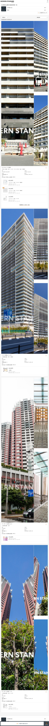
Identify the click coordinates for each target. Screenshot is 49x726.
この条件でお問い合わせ (23, 723)
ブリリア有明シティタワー (7, 355)
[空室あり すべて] (4, 17)
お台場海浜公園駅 (9, 364)
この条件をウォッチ (43, 12)
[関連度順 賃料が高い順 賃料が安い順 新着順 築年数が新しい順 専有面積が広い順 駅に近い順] (42, 17)
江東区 (3, 174)
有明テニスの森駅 (9, 177)
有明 (5, 174)
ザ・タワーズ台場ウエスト (7, 523)
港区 (2, 530)
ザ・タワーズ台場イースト (7, 691)
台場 (4, 530)
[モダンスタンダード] (7, 2)
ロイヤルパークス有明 (6, 167)
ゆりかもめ (3, 177)
